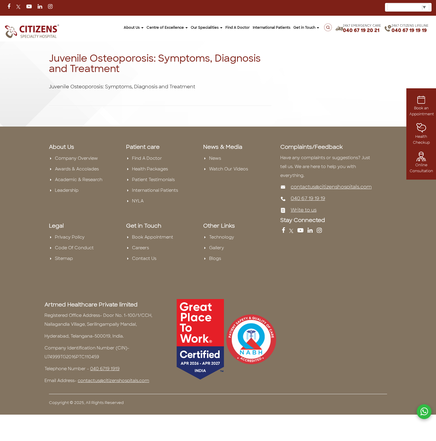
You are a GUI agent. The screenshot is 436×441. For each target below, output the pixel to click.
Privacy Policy (70, 237)
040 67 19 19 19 (409, 30)
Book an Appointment (421, 111)
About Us (132, 27)
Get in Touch (304, 27)
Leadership (67, 190)
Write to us (303, 210)
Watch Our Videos (228, 169)
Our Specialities (205, 27)
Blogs (215, 258)
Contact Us (144, 258)
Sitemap (64, 258)
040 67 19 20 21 (361, 30)
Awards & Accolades (77, 169)
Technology (221, 237)
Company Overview (76, 158)
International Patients (271, 27)
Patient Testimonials (153, 179)
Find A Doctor (147, 158)
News (215, 158)
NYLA (138, 201)
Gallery (216, 247)
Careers (140, 247)
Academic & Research (78, 179)
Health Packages (150, 169)
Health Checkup (421, 139)
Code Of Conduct (74, 247)
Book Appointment (152, 237)
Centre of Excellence (166, 27)
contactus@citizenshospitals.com (331, 187)
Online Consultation (421, 168)
